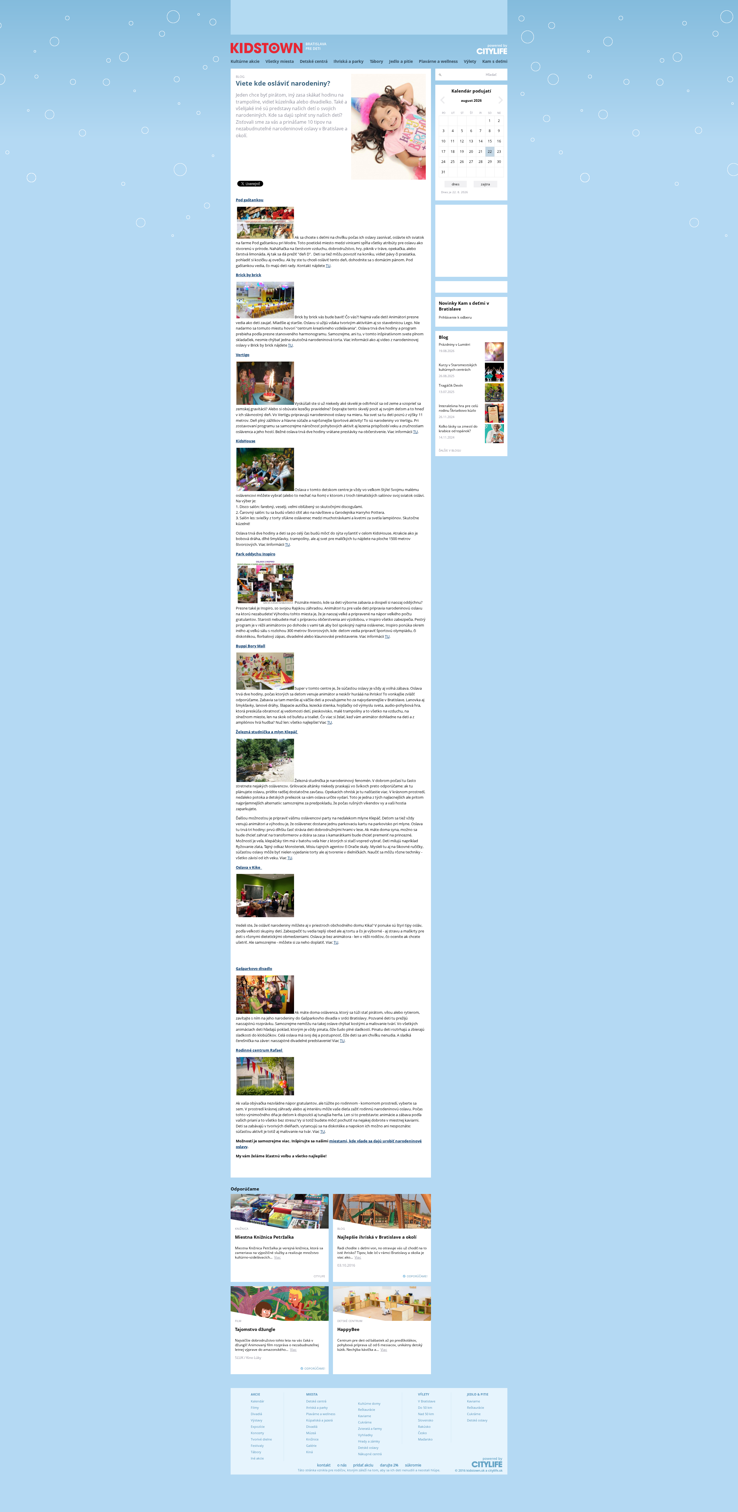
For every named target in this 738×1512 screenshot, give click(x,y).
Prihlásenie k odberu (455, 317)
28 (481, 161)
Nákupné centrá (370, 1454)
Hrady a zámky (369, 1441)
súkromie (413, 1465)
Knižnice (312, 1439)
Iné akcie (257, 1458)
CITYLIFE (319, 1276)
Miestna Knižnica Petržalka (264, 1237)
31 (443, 172)
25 (453, 161)
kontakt (324, 1465)
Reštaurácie (366, 1409)
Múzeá (311, 1433)
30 (499, 161)
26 (462, 161)
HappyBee (348, 1329)
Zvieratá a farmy (370, 1428)
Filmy (255, 1407)
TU (328, 265)
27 (471, 161)
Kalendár (257, 1401)
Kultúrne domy (369, 1403)
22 (490, 151)
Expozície (258, 1426)
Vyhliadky (365, 1435)
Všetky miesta (280, 61)
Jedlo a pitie (401, 61)
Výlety (470, 61)
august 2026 (471, 100)
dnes (456, 184)
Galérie (311, 1445)
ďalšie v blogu (450, 450)
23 (499, 151)
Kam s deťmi (494, 61)
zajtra (485, 184)
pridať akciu (363, 1465)
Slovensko (425, 1420)
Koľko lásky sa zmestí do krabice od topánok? (458, 428)
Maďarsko (425, 1439)
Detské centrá (313, 61)
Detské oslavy (368, 1447)
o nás (342, 1465)
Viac (277, 1257)
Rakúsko (424, 1426)
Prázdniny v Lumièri (454, 344)
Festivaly (257, 1445)
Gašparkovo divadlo (254, 968)
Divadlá (256, 1414)
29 (490, 161)
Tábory (376, 61)
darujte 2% (389, 1465)
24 (443, 161)
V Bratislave (426, 1401)
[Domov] (267, 48)
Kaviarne (364, 1416)
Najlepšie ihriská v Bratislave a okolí (377, 1237)
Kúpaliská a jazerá (319, 1420)
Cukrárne (365, 1422)
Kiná (309, 1452)
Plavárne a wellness (438, 61)
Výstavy (256, 1420)
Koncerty (257, 1433)
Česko (422, 1433)
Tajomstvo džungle (255, 1329)
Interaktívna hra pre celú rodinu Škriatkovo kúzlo (458, 408)
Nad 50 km (426, 1414)
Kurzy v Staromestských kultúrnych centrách (458, 367)
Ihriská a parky (349, 61)
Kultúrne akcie (245, 61)
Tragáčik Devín (451, 385)
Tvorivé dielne (261, 1439)
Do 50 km (425, 1407)
